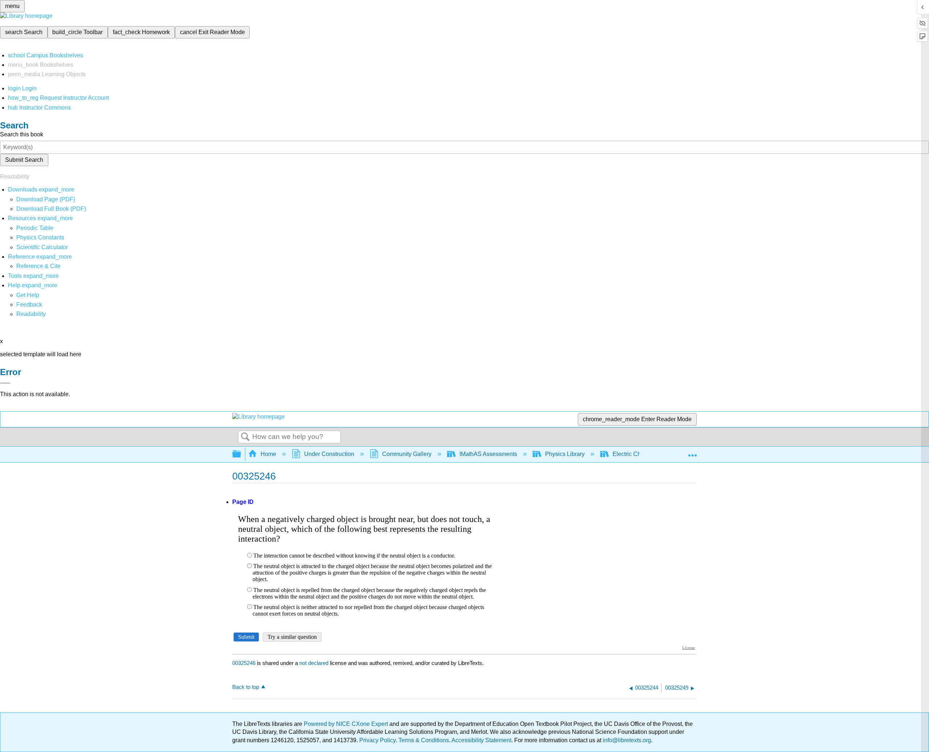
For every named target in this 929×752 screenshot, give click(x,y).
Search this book (21, 134)
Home (268, 454)
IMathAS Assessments (488, 454)
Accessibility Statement (481, 740)
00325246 (243, 663)
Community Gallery (407, 454)
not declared (314, 663)
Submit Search (24, 160)
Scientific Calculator (42, 247)
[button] (29, 304)
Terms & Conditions (423, 740)
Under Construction (329, 454)
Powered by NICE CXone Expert (346, 724)
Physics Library (565, 454)
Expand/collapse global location (692, 452)
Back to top (245, 687)
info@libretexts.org (626, 740)
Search (245, 437)
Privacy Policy (377, 740)
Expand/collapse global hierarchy (241, 454)
